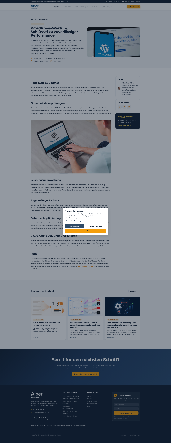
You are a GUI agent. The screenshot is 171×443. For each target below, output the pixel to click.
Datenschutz (68, 221)
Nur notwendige (74, 226)
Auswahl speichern (96, 226)
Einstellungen (78, 221)
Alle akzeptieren (85, 231)
